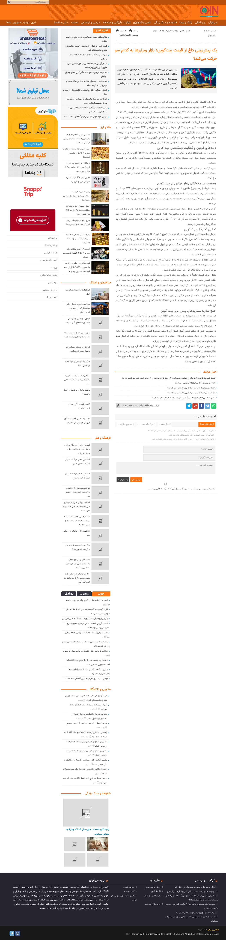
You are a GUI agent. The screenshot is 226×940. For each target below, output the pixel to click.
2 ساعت (81, 700)
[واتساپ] (213, 406)
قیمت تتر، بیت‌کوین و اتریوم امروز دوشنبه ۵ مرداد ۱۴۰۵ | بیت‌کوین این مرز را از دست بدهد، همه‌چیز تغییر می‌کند (168, 378)
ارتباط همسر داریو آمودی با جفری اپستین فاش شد (195, 887)
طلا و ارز (106, 127)
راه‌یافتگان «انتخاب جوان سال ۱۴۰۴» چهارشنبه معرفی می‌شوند (87, 832)
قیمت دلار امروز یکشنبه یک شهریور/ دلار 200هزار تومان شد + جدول (76, 253)
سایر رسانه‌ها (61, 22)
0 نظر (135, 30)
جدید (101, 593)
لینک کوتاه (154, 405)
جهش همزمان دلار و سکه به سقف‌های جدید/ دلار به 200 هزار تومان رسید (78, 210)
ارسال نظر (136, 479)
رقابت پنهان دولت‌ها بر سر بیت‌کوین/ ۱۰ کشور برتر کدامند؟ (191, 388)
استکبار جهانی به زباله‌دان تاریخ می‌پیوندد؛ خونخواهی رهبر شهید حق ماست (76, 506)
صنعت (74, 22)
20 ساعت (84, 736)
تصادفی (69, 593)
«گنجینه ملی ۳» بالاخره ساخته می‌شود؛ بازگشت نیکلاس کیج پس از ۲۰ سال (77, 520)
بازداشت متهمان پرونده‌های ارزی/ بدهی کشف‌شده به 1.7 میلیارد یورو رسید (77, 167)
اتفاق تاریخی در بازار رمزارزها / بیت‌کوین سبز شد (195, 383)
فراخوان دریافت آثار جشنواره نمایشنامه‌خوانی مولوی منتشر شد (77, 492)
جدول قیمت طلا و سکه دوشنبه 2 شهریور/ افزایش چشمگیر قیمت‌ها (76, 153)
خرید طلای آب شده (153, 904)
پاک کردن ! (123, 479)
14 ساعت (100, 727)
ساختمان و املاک (100, 282)
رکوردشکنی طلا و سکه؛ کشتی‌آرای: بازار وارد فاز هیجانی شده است (76, 196)
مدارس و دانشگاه (100, 689)
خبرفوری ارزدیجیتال (153, 887)
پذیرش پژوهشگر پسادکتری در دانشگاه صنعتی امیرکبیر (85, 618)
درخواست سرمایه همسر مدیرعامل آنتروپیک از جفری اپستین (191, 891)
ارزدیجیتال (211, 35)
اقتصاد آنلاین (124, 35)
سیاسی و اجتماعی (90, 22)
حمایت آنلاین (129, 887)
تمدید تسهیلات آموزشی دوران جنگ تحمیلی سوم (87, 723)
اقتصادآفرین (155, 891)
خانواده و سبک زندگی (165, 22)
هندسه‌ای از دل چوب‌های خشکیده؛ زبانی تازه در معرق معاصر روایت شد (78, 563)
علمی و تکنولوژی (142, 22)
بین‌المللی (200, 22)
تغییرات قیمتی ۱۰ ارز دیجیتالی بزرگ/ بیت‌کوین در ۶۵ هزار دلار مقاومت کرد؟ (183, 397)
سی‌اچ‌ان (213, 22)
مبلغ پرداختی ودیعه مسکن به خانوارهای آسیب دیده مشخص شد (77, 379)
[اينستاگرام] (17, 933)
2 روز (94, 782)
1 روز (89, 746)
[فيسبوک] (201, 406)
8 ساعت (79, 718)
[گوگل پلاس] (195, 406)
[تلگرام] (207, 406)
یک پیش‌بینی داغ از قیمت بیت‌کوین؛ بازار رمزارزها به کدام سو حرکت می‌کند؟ (166, 54)
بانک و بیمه (186, 22)
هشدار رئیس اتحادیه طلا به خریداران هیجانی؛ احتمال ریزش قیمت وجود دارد (76, 138)
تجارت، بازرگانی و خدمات (116, 22)
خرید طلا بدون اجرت (152, 895)
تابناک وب (202, 929)
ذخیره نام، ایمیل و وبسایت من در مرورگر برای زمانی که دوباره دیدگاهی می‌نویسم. (181, 488)
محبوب (84, 593)
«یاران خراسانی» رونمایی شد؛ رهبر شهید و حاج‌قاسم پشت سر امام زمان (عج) (77, 578)
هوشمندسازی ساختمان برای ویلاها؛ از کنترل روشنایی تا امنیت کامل (78, 308)
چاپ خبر (123, 30)
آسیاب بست (129, 891)
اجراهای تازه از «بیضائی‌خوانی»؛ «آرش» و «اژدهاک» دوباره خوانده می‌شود (76, 449)
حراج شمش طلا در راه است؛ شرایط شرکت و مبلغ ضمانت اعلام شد (78, 238)
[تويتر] (189, 406)
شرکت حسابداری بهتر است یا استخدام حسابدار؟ (195, 912)
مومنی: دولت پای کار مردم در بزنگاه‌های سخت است (85, 116)
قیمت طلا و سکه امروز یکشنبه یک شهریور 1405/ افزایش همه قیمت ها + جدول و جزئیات (77, 267)
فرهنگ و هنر (103, 438)
